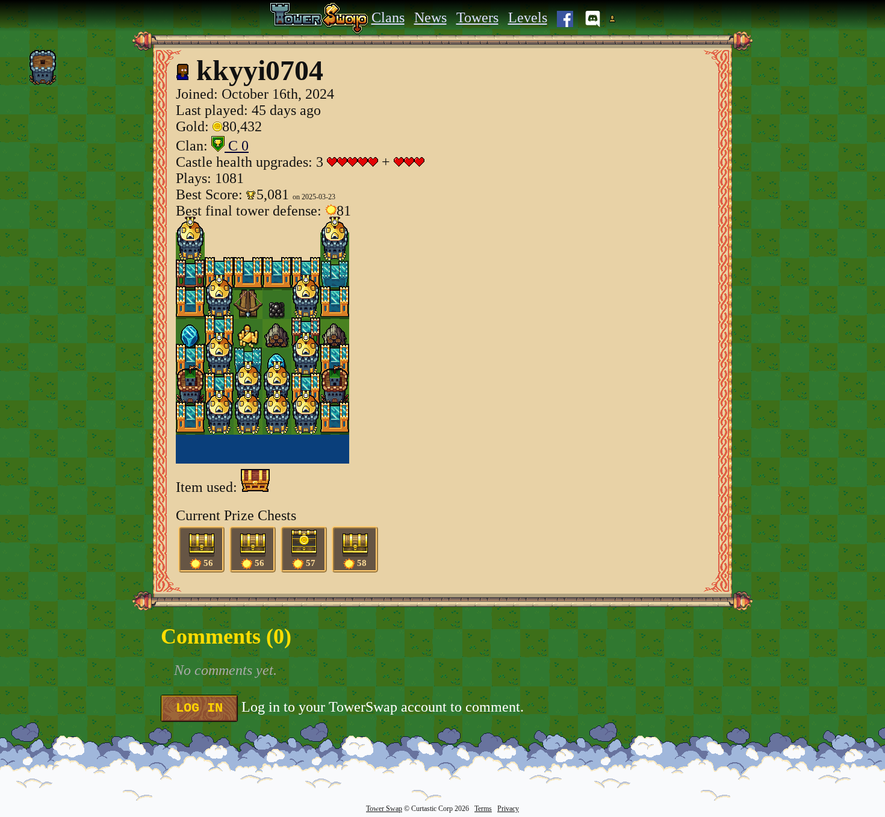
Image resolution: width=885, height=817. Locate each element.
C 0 (237, 146)
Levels (527, 17)
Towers (477, 17)
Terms (483, 808)
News (430, 17)
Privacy (508, 808)
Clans (388, 17)
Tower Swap (384, 808)
